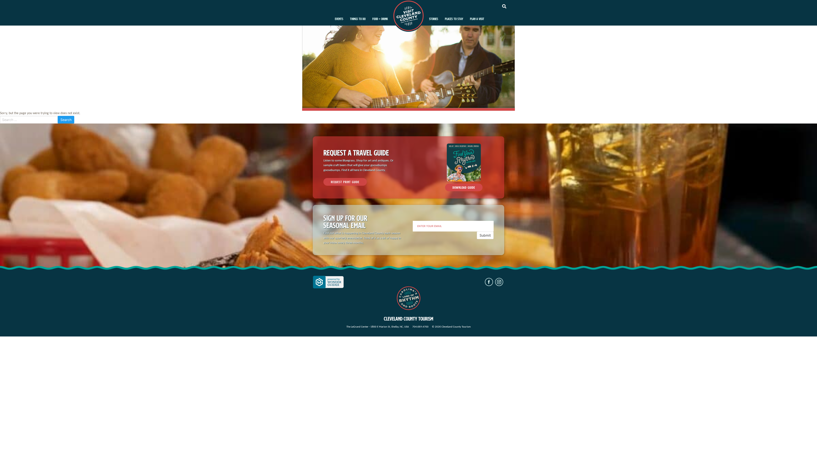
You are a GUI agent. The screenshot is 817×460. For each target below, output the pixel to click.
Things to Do (358, 19)
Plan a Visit (477, 19)
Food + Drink (380, 19)
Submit (485, 235)
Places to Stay (454, 19)
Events (339, 19)
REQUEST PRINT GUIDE (345, 182)
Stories (433, 19)
